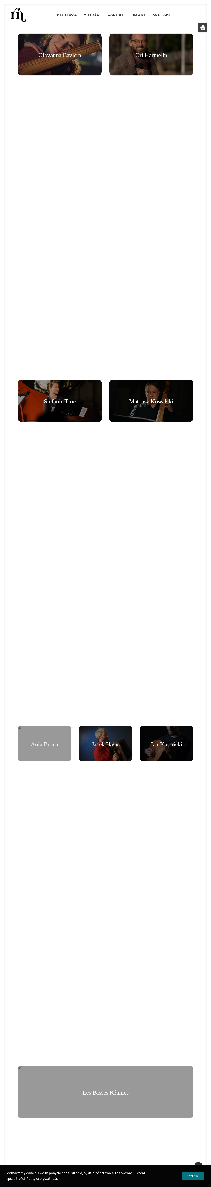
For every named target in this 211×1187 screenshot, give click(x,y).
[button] (202, 27)
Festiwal (67, 15)
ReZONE (138, 15)
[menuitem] (67, 15)
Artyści (92, 15)
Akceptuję (192, 1175)
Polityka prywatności (42, 1178)
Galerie (116, 15)
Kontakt (161, 15)
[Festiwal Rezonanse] (18, 14)
